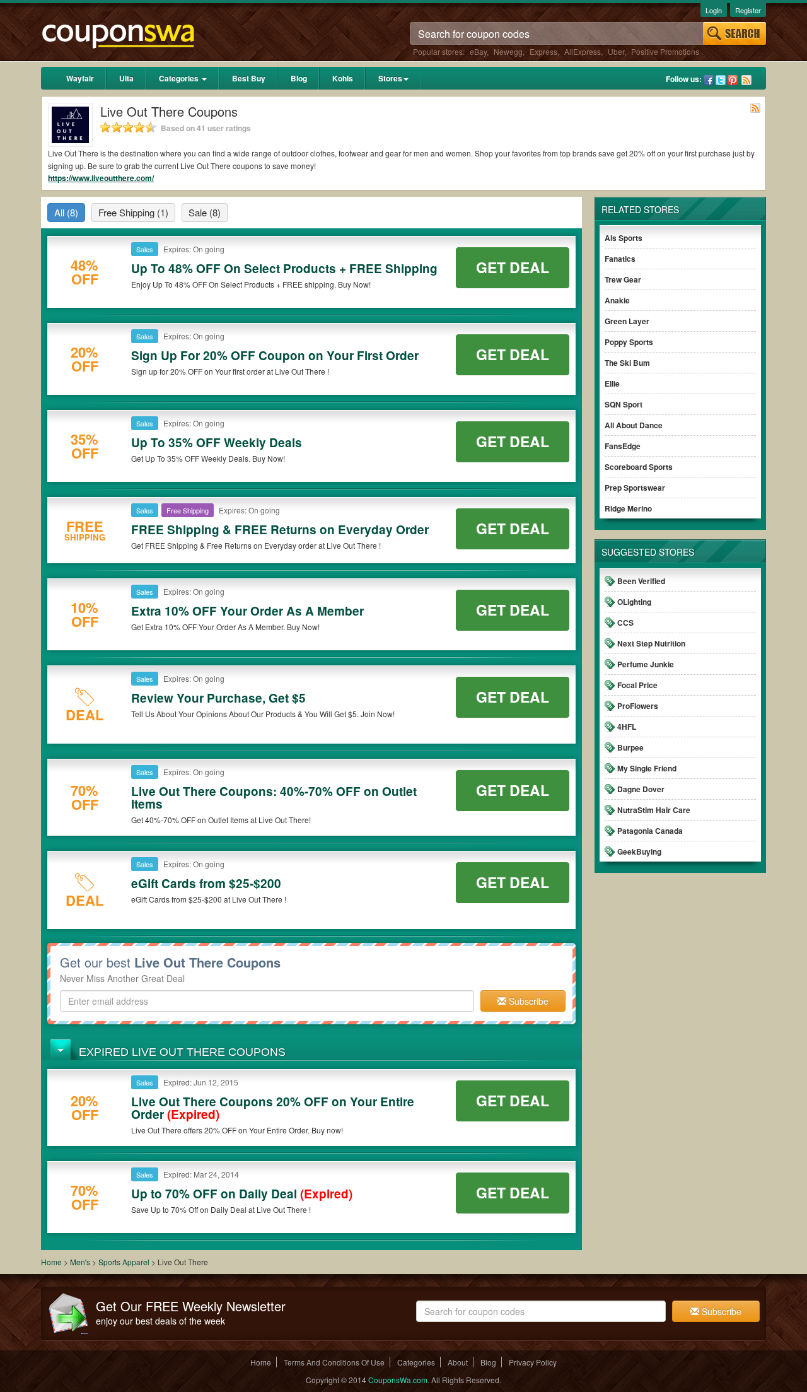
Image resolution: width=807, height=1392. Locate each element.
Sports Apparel (124, 1261)
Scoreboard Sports (639, 466)
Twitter (721, 80)
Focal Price (637, 685)
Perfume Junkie (645, 664)
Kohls (342, 78)
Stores (390, 78)
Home (51, 1261)
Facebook (709, 80)
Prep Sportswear (635, 487)
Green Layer (627, 321)
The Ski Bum (627, 362)
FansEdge (623, 446)
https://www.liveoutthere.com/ (101, 178)
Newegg (508, 51)
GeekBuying (639, 851)
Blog (299, 78)
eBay (478, 51)
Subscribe (527, 1001)
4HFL (626, 726)
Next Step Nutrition (651, 643)
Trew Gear (623, 279)
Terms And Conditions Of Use (334, 1362)
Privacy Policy (533, 1362)
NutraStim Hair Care (653, 810)
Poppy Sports (629, 342)
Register (748, 10)
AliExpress (582, 51)
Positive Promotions (665, 51)
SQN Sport (623, 404)
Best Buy (248, 78)
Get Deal (512, 267)
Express (543, 51)
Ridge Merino (628, 508)
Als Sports (623, 237)
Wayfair (80, 78)
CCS (625, 622)
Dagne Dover (641, 789)
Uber (616, 51)
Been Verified (641, 581)
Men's (80, 1261)
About (458, 1362)
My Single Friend (646, 768)
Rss (746, 80)
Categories (179, 78)
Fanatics (620, 258)
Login (713, 10)
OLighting (634, 601)
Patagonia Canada (650, 830)
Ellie (612, 383)
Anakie (617, 300)
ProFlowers (637, 705)
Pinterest (733, 80)
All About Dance (634, 425)
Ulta (126, 78)
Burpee (630, 747)
